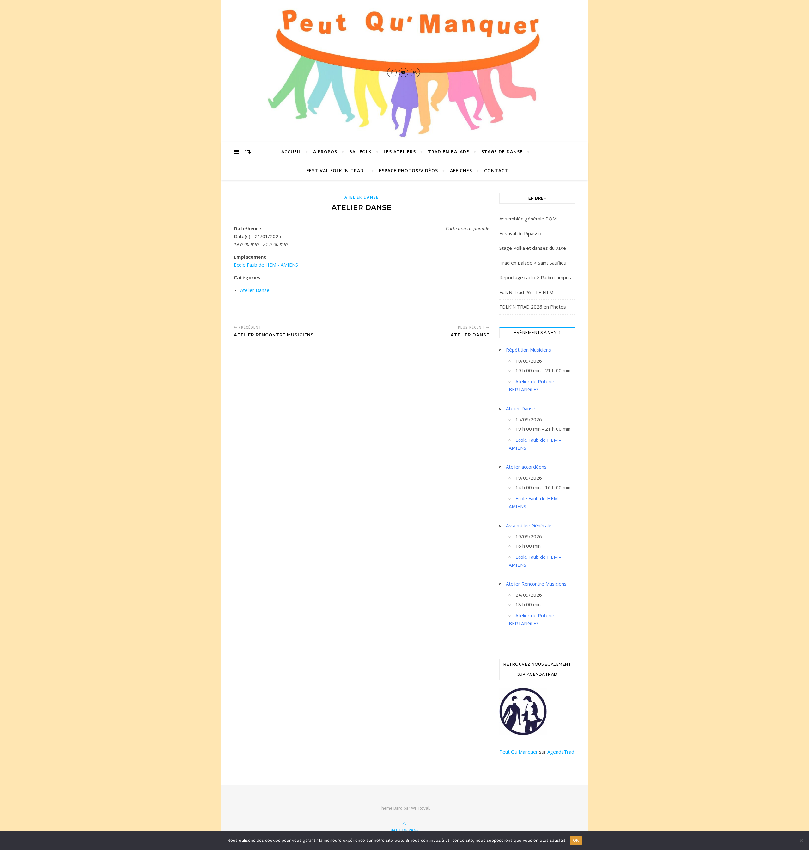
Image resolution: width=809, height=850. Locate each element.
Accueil (291, 152)
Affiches (461, 171)
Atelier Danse (361, 197)
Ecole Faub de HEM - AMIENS (266, 265)
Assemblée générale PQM (528, 218)
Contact (496, 171)
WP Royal (420, 808)
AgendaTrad (560, 751)
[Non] (801, 840)
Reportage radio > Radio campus (535, 277)
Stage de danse (502, 152)
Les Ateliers (400, 152)
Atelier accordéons (526, 467)
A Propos (325, 152)
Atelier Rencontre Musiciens (536, 584)
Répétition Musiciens (528, 350)
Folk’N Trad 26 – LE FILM (526, 292)
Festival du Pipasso (520, 233)
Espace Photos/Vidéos (408, 171)
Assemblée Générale (528, 525)
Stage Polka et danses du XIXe (532, 248)
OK (576, 840)
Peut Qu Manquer (518, 751)
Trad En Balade (448, 152)
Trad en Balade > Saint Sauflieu (532, 263)
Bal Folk (360, 152)
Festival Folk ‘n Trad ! (337, 171)
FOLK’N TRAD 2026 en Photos (532, 307)
